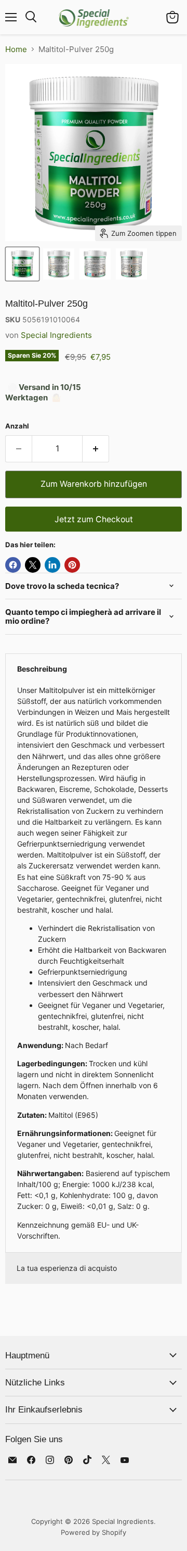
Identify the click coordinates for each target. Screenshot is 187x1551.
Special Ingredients (56, 335)
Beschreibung (42, 668)
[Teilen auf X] (33, 565)
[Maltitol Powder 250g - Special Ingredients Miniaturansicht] (22, 264)
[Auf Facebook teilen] (13, 565)
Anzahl (17, 426)
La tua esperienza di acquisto (67, 1268)
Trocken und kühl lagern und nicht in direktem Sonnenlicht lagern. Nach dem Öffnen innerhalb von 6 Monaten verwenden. (93, 963)
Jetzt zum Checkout (94, 519)
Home (16, 49)
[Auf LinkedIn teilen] (52, 565)
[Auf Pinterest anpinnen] (72, 565)
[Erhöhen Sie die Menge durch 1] (96, 448)
